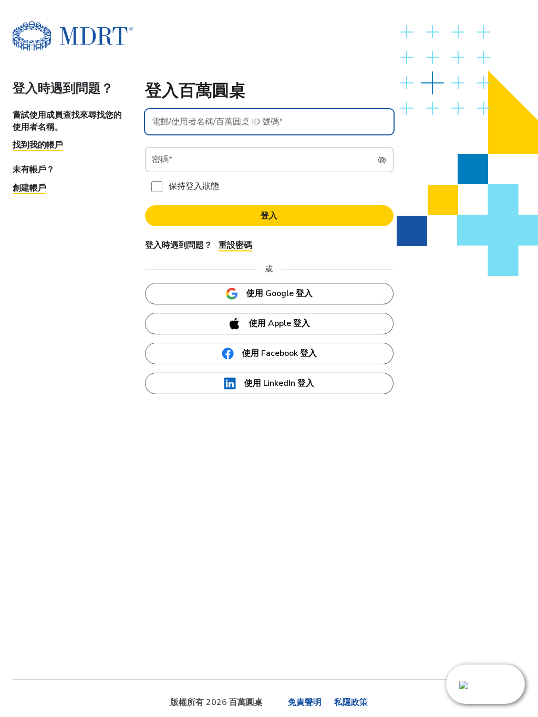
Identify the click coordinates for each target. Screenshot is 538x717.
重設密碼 (235, 245)
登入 (269, 216)
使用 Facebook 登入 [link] (279, 353)
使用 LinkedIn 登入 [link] (279, 383)
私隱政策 (351, 702)
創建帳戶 (29, 188)
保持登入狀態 (194, 186)
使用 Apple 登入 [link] (279, 323)
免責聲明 (305, 702)
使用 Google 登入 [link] (279, 293)
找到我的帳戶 (38, 145)
